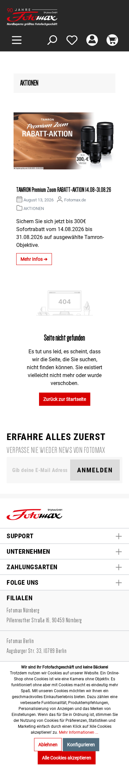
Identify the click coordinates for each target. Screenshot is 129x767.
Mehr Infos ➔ (34, 259)
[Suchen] (52, 40)
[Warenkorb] (112, 40)
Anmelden (95, 470)
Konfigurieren (81, 744)
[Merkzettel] (72, 40)
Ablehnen (48, 744)
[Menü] (17, 40)
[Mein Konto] (92, 40)
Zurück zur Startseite (64, 399)
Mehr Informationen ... (78, 732)
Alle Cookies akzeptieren (66, 757)
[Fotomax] (48, 17)
